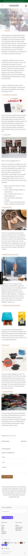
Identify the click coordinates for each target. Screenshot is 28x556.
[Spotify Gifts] (14, 229)
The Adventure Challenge (10, 95)
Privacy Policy (18, 530)
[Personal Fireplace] (14, 280)
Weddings (3, 533)
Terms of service (19, 527)
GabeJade (10, 551)
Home (2, 525)
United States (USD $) (6, 539)
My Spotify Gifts (7, 207)
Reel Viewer (6, 345)
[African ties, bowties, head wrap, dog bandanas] (14, 410)
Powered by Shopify (5, 553)
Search (17, 525)
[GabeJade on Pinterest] (6, 548)
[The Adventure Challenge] (14, 112)
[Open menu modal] (2, 5)
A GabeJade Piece (8, 391)
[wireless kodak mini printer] (14, 326)
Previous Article (5, 441)
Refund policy (19, 528)
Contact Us (3, 531)
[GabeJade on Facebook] (2, 548)
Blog (2, 530)
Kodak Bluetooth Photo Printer (12, 305)
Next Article (24, 441)
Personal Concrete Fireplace (11, 254)
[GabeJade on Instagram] (8, 548)
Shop (2, 527)
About (2, 528)
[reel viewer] (14, 370)
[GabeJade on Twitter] (4, 548)
